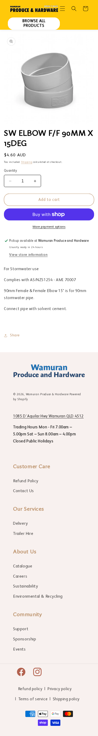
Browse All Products (33, 23)
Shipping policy (66, 699)
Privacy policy (60, 689)
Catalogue (22, 566)
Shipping (26, 162)
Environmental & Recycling (38, 597)
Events (19, 649)
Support (20, 629)
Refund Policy (25, 481)
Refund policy (30, 689)
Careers (20, 576)
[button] (62, 8)
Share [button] (15, 335)
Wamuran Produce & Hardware (47, 394)
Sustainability (25, 586)
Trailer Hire (23, 534)
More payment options (49, 226)
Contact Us (23, 491)
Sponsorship (24, 639)
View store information (28, 255)
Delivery (20, 524)
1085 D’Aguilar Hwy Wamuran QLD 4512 (48, 416)
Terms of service (33, 699)
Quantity (10, 170)
